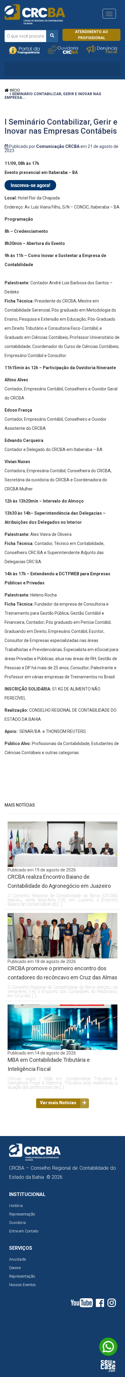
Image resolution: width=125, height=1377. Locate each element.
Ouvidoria (17, 1222)
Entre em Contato (23, 1231)
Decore (15, 1267)
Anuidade (17, 1259)
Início (14, 90)
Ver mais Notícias (58, 1102)
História (16, 1205)
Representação (22, 1214)
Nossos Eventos (22, 1284)
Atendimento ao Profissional (91, 35)
